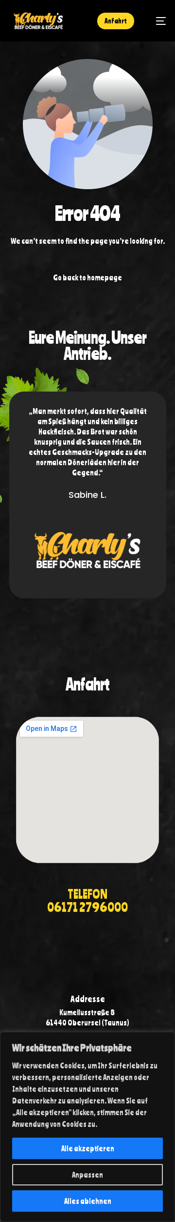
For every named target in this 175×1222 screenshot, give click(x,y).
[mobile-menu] (156, 21)
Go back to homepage (87, 277)
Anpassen (87, 1174)
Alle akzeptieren (87, 1148)
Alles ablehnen (87, 1201)
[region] (87, 1127)
